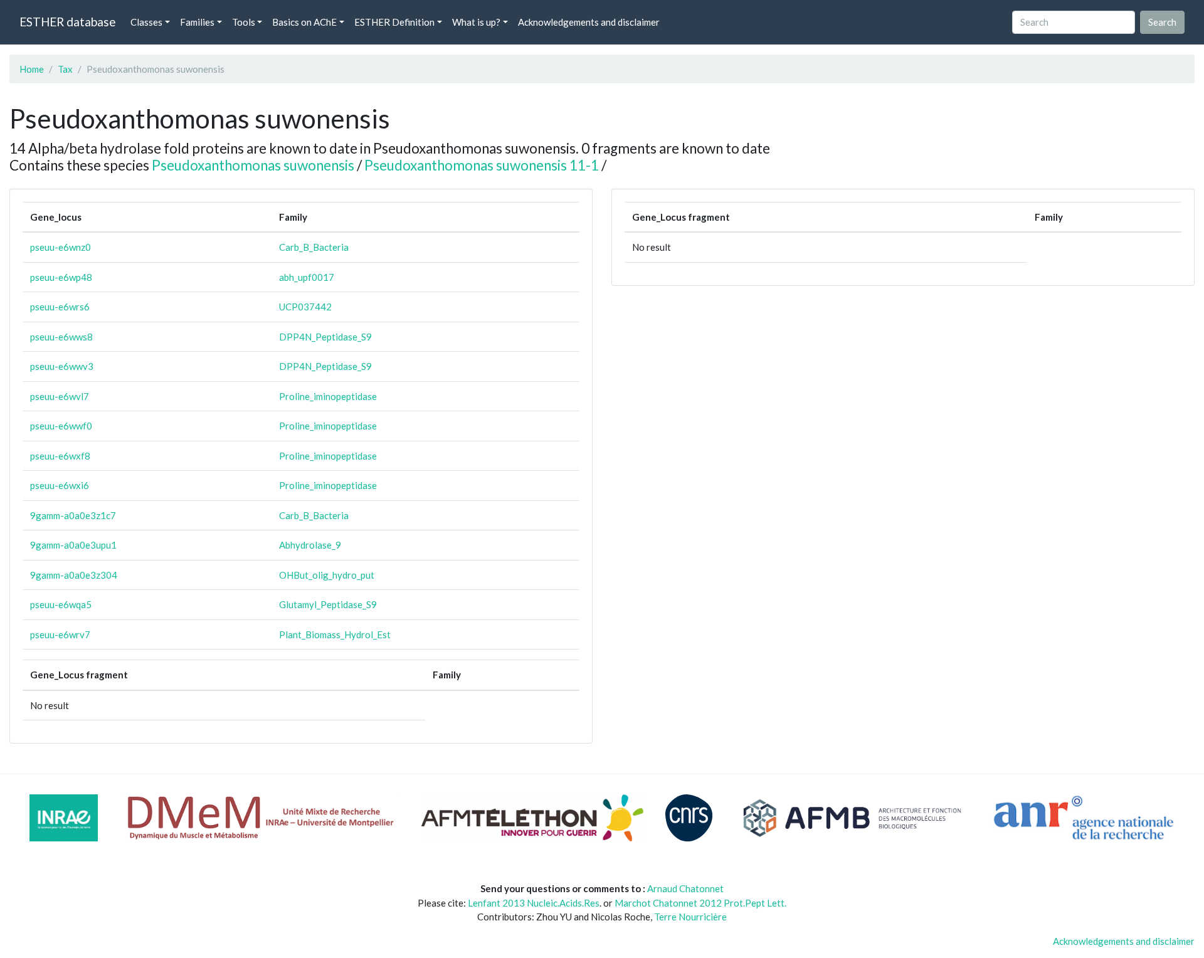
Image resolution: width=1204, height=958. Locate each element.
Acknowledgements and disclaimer (589, 22)
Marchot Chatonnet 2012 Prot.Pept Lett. (700, 902)
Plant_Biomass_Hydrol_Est (335, 634)
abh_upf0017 (306, 277)
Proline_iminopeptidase (328, 396)
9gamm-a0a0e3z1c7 (73, 515)
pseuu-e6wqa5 (61, 604)
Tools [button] (243, 22)
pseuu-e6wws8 (61, 336)
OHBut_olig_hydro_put (326, 575)
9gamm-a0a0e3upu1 (73, 544)
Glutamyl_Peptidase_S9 (328, 604)
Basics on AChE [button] (304, 22)
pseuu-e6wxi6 (59, 485)
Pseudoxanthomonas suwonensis (253, 165)
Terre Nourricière (690, 916)
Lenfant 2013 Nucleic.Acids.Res (533, 902)
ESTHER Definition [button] (394, 22)
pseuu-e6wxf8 (60, 455)
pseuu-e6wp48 (61, 277)
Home (31, 69)
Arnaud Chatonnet (685, 888)
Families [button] (197, 22)
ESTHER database (67, 21)
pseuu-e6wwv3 (61, 366)
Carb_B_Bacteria (314, 247)
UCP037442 (305, 306)
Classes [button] (146, 22)
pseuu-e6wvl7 (59, 396)
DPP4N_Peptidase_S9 (325, 336)
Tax (65, 69)
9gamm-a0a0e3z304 (73, 575)
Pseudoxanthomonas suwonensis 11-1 (481, 165)
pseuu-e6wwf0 (61, 425)
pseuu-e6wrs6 (60, 306)
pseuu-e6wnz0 (60, 247)
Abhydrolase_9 (310, 544)
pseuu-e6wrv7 (60, 634)
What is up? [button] (476, 22)
